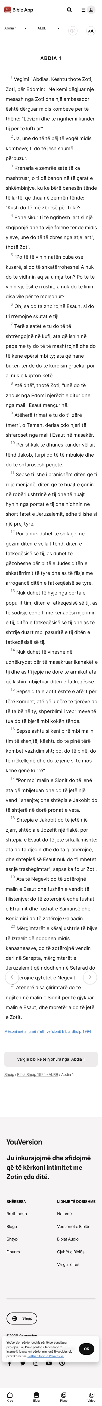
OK (86, 1349)
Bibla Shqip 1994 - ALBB (37, 1074)
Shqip (9, 1074)
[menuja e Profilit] (87, 9)
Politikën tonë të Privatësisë (45, 1356)
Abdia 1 (10, 28)
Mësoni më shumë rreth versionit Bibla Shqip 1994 (47, 1031)
